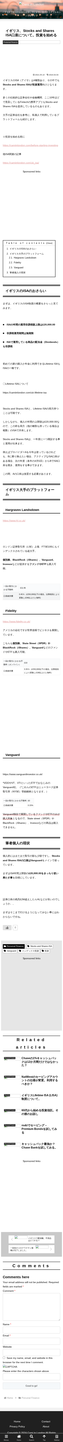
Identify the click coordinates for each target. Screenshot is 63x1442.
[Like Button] (7, 927)
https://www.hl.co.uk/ (14, 520)
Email (6, 1335)
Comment (9, 1290)
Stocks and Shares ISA (41, 946)
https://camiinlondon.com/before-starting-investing (30, 145)
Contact (46, 1421)
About (46, 1426)
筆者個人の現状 (18, 272)
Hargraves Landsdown (26, 258)
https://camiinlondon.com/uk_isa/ (21, 162)
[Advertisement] (31, 205)
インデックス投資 (30, 951)
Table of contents (26, 243)
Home (17, 1421)
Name (7, 1324)
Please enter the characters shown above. (26, 1371)
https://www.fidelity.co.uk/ (16, 621)
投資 (47, 951)
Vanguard (18, 267)
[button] (56, 800)
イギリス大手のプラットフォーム (27, 254)
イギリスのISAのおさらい (23, 249)
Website (7, 1346)
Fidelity (18, 262)
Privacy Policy (17, 1426)
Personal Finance (15, 946)
